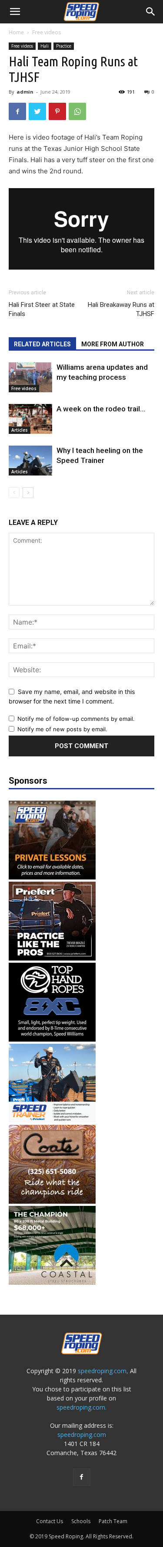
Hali (44, 46)
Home (16, 32)
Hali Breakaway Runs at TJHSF (121, 309)
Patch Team (113, 1521)
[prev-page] (14, 492)
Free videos (46, 32)
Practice (63, 46)
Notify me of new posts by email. (62, 729)
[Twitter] (37, 111)
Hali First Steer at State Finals (42, 309)
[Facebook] (17, 111)
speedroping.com (81, 1434)
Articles (19, 430)
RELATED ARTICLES (42, 344)
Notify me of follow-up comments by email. (76, 718)
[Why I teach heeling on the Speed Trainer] (30, 460)
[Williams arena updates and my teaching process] (30, 377)
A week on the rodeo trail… (101, 408)
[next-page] (28, 492)
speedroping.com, (103, 1371)
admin (25, 91)
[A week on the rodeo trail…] (30, 419)
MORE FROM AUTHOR (112, 344)
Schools (80, 1521)
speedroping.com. (81, 1407)
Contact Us (49, 1521)
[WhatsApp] (77, 111)
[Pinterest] (57, 111)
